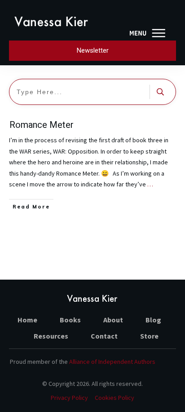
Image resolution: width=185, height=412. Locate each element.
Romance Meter (41, 124)
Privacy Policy (69, 398)
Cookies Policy (114, 398)
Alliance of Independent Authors (112, 362)
